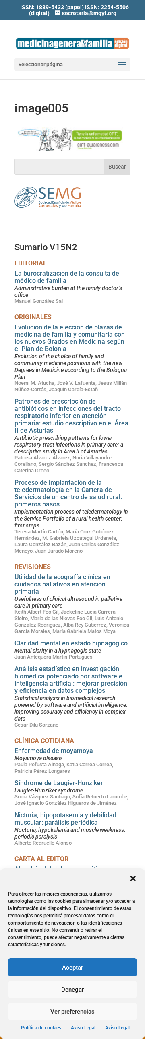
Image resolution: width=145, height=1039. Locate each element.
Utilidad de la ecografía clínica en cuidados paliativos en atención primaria (62, 584)
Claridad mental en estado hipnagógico (71, 643)
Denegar (72, 989)
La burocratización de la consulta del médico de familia (67, 276)
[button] (133, 878)
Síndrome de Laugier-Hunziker (58, 783)
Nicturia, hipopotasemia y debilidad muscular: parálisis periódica (65, 818)
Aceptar (72, 967)
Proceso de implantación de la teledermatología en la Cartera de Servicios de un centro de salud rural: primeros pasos (68, 493)
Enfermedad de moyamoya (53, 751)
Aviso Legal (83, 1028)
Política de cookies (41, 1028)
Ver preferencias (72, 1011)
